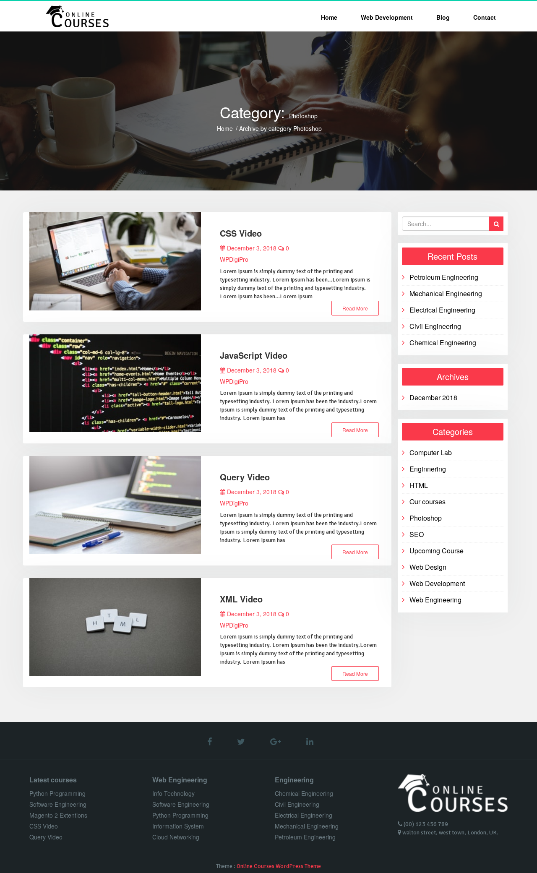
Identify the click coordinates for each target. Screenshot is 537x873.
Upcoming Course (436, 550)
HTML (418, 485)
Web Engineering (435, 600)
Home (329, 17)
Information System (178, 826)
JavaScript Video (253, 355)
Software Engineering (57, 804)
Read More (355, 308)
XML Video (241, 599)
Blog (443, 17)
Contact (484, 17)
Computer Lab (430, 452)
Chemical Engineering (442, 342)
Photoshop (425, 518)
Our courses (427, 501)
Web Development (387, 17)
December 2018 (433, 397)
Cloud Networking (175, 837)
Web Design (427, 567)
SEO (416, 534)
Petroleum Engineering (443, 277)
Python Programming (57, 793)
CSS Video (241, 233)
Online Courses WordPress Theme (279, 866)
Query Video (245, 477)
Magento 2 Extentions (58, 815)
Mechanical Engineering (445, 293)
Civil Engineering (435, 326)
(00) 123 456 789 (426, 824)
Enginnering (427, 469)
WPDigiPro (234, 259)
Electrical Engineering (442, 310)
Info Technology (173, 793)
